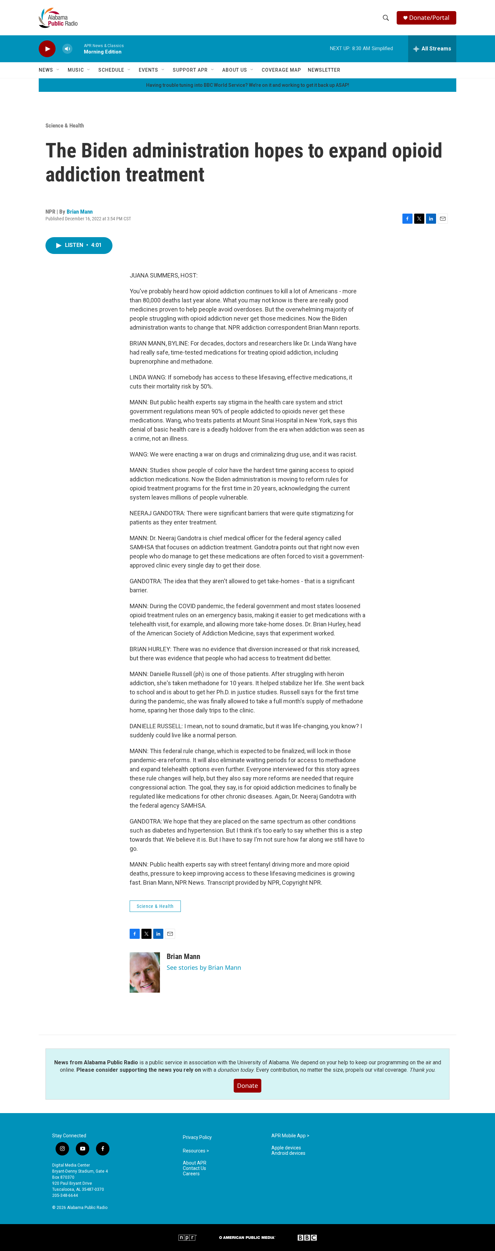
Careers (191, 1173)
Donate (247, 1085)
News (46, 70)
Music (76, 70)
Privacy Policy (197, 1137)
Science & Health (64, 125)
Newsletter (324, 70)
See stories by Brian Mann (204, 967)
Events (148, 70)
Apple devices (286, 1147)
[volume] (67, 49)
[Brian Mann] (145, 972)
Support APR (190, 70)
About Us (234, 70)
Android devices (288, 1153)
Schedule (111, 70)
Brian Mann (80, 211)
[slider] (78, 48)
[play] (47, 49)
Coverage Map (281, 70)
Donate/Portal (429, 17)
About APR (194, 1163)
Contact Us (194, 1168)
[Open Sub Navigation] (58, 70)
